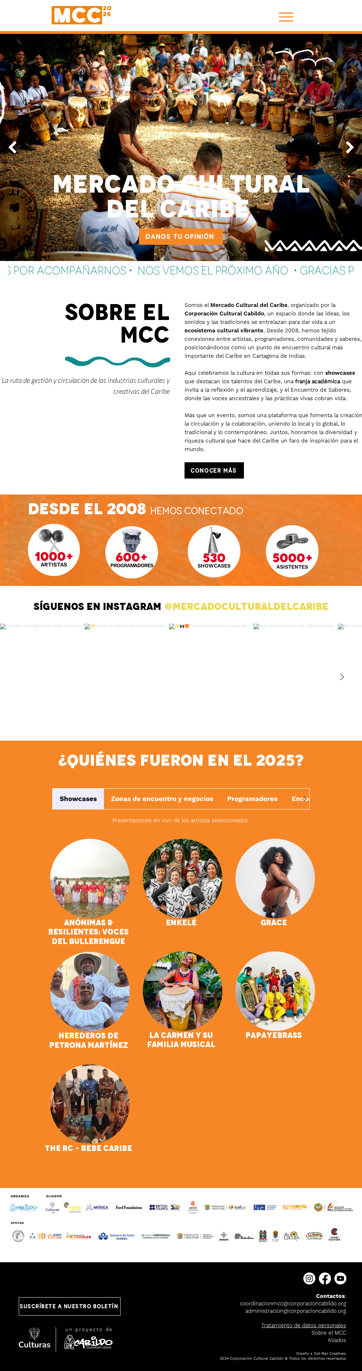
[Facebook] (325, 1278)
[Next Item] (350, 147)
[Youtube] (340, 1278)
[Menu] (285, 17)
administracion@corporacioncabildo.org (295, 1310)
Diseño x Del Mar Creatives (321, 1353)
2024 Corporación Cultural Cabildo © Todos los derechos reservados (283, 1358)
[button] (70, 1306)
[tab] (78, 799)
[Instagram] (309, 1278)
